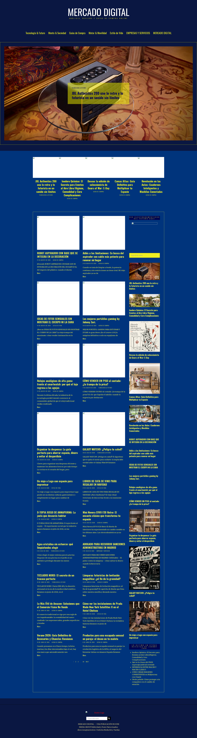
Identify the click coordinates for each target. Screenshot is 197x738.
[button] (157, 255)
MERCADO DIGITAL (162, 33)
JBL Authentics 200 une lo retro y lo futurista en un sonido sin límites (97, 95)
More (38, 273)
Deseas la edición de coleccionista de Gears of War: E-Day (99, 184)
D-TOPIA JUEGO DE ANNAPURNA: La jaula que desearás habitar (56, 514)
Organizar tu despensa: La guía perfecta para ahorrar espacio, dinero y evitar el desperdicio (57, 452)
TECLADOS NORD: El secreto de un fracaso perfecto (55, 577)
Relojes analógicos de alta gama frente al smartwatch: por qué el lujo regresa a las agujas (57, 384)
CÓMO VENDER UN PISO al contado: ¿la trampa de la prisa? (102, 382)
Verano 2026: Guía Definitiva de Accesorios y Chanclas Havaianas (55, 637)
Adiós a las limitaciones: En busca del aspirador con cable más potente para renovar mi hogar (103, 256)
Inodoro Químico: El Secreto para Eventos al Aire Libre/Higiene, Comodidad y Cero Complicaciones (72, 188)
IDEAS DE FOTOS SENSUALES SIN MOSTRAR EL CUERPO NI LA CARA (55, 320)
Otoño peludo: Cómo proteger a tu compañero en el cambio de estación (146, 681)
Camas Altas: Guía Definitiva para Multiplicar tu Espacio (125, 186)
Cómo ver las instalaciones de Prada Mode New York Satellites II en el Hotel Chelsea (102, 607)
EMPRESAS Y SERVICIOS (138, 33)
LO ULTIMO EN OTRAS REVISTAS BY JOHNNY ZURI (144, 646)
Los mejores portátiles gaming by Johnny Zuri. (101, 320)
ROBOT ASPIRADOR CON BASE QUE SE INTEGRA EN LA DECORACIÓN (57, 255)
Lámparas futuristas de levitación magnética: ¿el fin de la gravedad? (102, 577)
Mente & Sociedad (57, 33)
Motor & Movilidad (98, 33)
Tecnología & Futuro (35, 33)
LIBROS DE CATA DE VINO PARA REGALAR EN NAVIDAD (100, 483)
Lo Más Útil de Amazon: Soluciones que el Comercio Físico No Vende (58, 605)
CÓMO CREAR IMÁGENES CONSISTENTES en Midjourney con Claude (144, 674)
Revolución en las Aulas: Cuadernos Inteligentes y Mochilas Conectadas (151, 186)
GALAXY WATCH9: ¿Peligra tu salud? (102, 449)
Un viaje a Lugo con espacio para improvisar (54, 483)
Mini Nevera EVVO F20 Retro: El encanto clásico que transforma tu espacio (101, 515)
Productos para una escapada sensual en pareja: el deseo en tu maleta (103, 637)
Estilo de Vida (116, 33)
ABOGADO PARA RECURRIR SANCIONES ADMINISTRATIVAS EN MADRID (104, 546)
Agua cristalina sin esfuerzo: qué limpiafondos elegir (55, 546)
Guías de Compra (77, 33)
